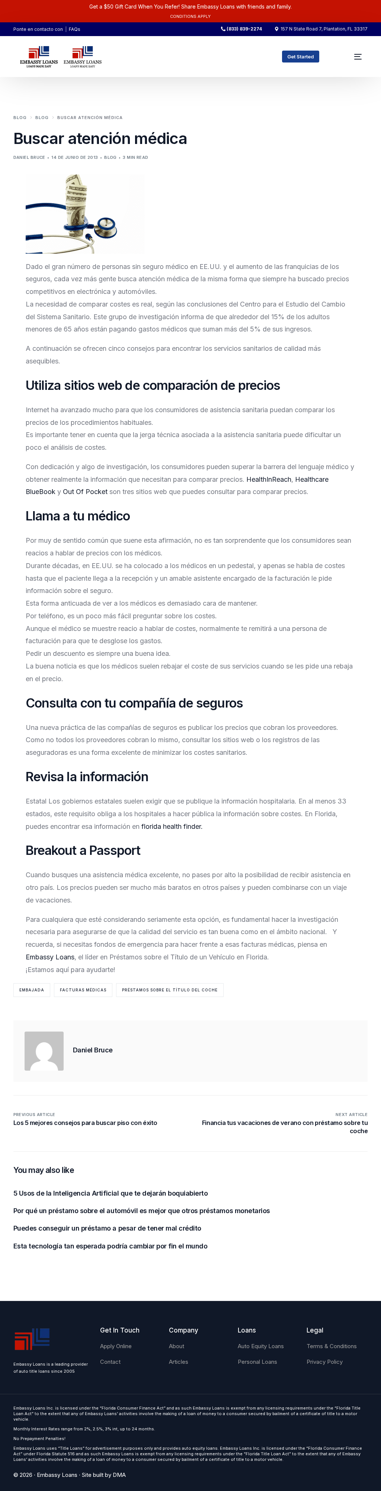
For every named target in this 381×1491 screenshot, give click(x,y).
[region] (97, 1432)
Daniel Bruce (29, 157)
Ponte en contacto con (38, 29)
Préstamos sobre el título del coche (170, 990)
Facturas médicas (83, 990)
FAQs (74, 29)
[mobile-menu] (354, 56)
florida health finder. (172, 826)
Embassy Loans (50, 957)
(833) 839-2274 (244, 29)
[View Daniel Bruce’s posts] (44, 1051)
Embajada (31, 990)
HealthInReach (267, 479)
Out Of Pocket (85, 492)
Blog (110, 157)
